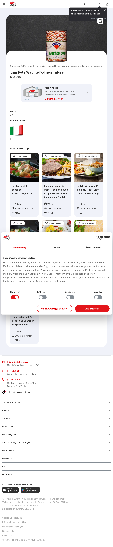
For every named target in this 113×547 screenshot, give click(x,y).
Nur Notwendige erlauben (54, 308)
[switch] (43, 297)
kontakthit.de (14, 370)
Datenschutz (8, 530)
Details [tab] (56, 247)
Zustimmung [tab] (19, 247)
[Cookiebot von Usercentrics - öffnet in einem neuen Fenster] (98, 238)
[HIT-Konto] (91, 4)
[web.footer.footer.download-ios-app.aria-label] (10, 490)
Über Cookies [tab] (93, 247)
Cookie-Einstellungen (12, 517)
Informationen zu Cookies (14, 522)
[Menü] (4, 4)
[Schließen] (104, 10)
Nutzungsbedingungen (12, 526)
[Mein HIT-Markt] (99, 4)
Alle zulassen (92, 308)
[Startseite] (12, 4)
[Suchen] (84, 4)
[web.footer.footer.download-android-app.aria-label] (30, 490)
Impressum (7, 535)
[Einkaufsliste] (107, 4)
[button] (24, 66)
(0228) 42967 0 (15, 379)
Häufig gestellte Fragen (17, 361)
